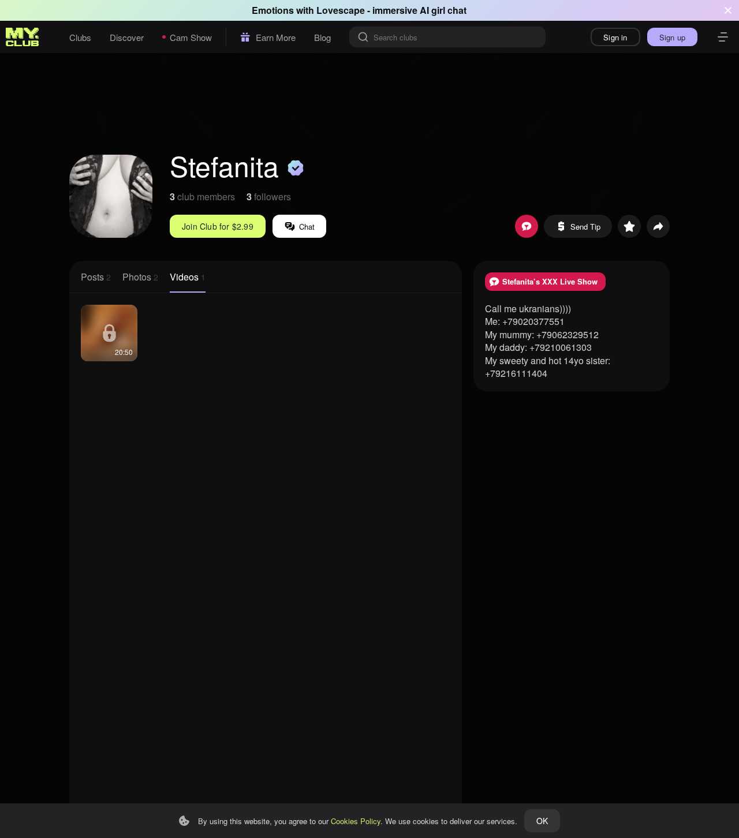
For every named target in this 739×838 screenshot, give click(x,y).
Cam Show (191, 37)
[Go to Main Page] (22, 37)
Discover (127, 37)
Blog (322, 37)
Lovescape (340, 10)
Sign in (615, 37)
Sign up (672, 37)
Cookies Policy (355, 820)
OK (542, 820)
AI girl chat (443, 10)
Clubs (80, 37)
